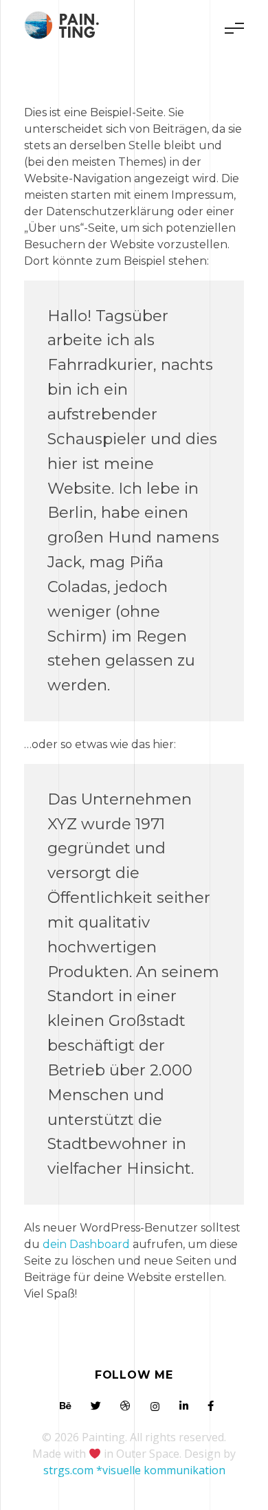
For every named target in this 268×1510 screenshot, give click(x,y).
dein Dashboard (86, 1244)
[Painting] (65, 25)
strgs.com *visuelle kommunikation (134, 1470)
